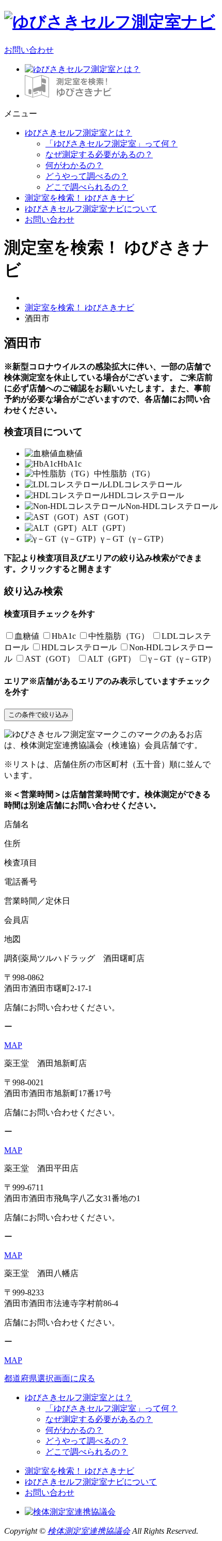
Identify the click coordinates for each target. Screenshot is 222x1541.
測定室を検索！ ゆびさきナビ (79, 197)
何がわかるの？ (74, 165)
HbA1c (64, 636)
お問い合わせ (29, 50)
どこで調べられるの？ (86, 187)
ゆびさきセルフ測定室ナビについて (91, 208)
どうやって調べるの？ (86, 176)
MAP (13, 1045)
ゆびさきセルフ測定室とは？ (78, 132)
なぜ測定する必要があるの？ (99, 154)
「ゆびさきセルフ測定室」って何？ (111, 143)
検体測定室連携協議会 (88, 1531)
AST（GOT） (50, 658)
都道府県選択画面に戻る (49, 1378)
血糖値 (26, 636)
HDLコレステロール (79, 647)
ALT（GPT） (111, 658)
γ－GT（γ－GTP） (182, 658)
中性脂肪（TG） (118, 636)
